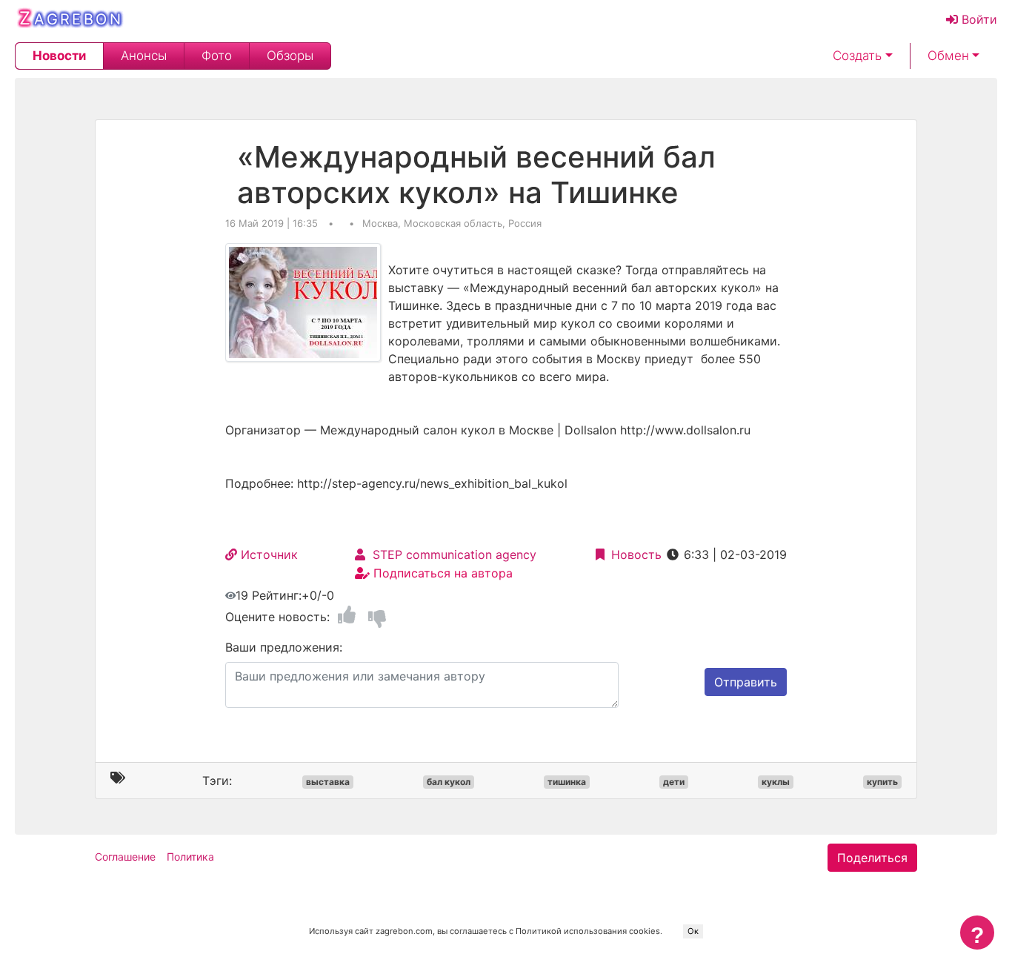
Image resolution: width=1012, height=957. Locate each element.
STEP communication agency (450, 554)
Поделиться (872, 857)
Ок (693, 931)
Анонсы (144, 56)
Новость (634, 554)
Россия (525, 223)
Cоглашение (125, 856)
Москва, (383, 223)
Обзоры (290, 56)
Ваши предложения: (283, 647)
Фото (217, 56)
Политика (190, 856)
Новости (59, 56)
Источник (267, 554)
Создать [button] (857, 56)
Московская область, (456, 223)
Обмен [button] (948, 56)
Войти (977, 19)
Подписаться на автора (441, 573)
